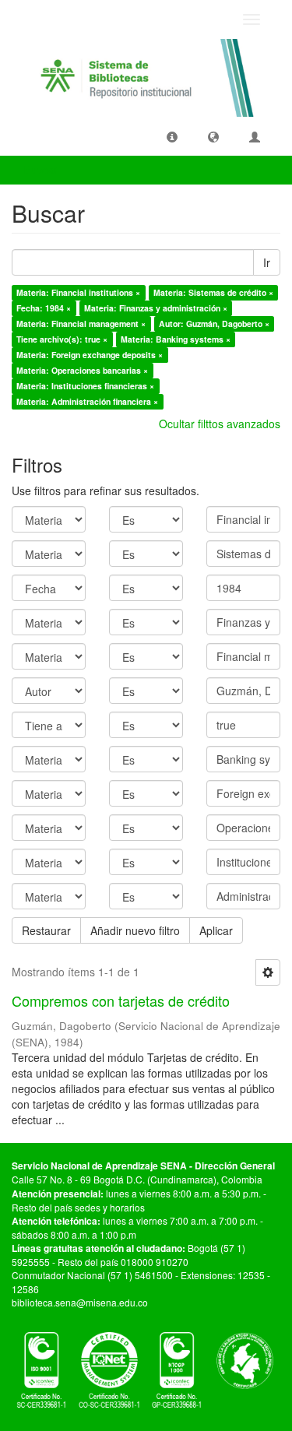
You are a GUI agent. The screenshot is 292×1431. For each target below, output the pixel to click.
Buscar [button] (42, 170)
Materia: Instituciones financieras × (85, 386)
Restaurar (46, 930)
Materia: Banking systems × (175, 339)
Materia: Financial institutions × (78, 292)
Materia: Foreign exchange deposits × (89, 354)
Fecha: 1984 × (43, 308)
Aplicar (216, 930)
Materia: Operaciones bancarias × (82, 370)
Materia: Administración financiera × (87, 401)
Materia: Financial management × (81, 323)
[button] (172, 136)
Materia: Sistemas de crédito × (213, 292)
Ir (266, 262)
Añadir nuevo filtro (135, 930)
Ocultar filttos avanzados (219, 423)
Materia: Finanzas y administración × (155, 308)
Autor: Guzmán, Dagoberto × (214, 323)
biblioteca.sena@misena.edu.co (80, 1302)
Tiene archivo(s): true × (61, 339)
